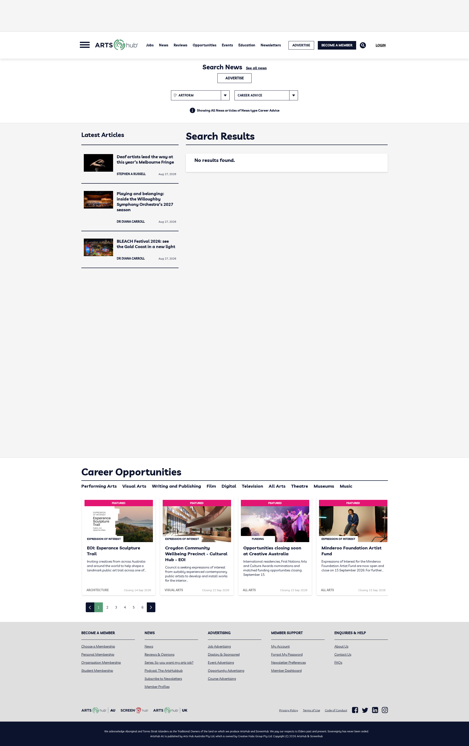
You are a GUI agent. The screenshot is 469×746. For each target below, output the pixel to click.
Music (346, 486)
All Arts (277, 486)
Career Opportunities (131, 472)
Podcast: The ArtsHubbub (164, 670)
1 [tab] (98, 607)
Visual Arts (134, 486)
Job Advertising (219, 646)
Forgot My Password (287, 654)
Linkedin (375, 710)
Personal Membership (97, 654)
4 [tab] (125, 607)
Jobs (150, 45)
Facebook (355, 710)
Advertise (234, 78)
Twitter (365, 710)
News (163, 45)
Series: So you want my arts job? (169, 662)
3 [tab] (116, 607)
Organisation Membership (101, 662)
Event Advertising (221, 662)
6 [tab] (142, 607)
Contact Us (342, 654)
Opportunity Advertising (226, 670)
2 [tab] (107, 607)
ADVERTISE (301, 45)
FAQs (338, 662)
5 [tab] (134, 607)
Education (246, 45)
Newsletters (271, 45)
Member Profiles (157, 686)
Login (381, 45)
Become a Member (336, 45)
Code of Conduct (336, 710)
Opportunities (204, 45)
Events (227, 45)
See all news (256, 68)
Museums (324, 486)
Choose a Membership (98, 646)
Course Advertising (222, 678)
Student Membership (97, 670)
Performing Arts (99, 486)
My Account (280, 646)
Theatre (299, 486)
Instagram (385, 710)
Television (252, 486)
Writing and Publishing (176, 486)
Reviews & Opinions (159, 654)
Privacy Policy (288, 710)
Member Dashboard (286, 670)
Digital (229, 486)
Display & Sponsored (224, 654)
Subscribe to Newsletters (163, 678)
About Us (341, 646)
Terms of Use (311, 710)
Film (211, 486)
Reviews (180, 45)
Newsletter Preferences (288, 662)
